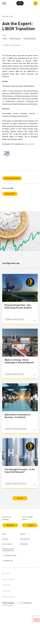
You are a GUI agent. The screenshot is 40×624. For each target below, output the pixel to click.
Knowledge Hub (25, 539)
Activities (5, 539)
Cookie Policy (6, 591)
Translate (9, 605)
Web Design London (8, 597)
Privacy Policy (6, 585)
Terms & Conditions (8, 579)
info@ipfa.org (8, 560)
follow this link (29, 144)
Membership (24, 544)
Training (22, 534)
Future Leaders (7, 544)
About (4, 534)
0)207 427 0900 (11, 555)
